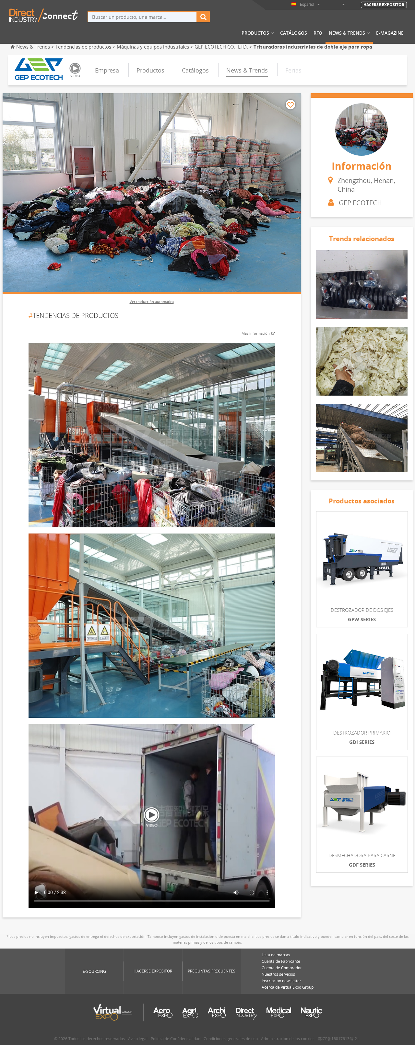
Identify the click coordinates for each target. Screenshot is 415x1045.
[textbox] (142, 16)
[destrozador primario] (362, 679)
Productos (255, 33)
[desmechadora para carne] (362, 802)
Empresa (107, 70)
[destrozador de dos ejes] (362, 556)
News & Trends (347, 33)
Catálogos (293, 33)
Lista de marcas (276, 955)
